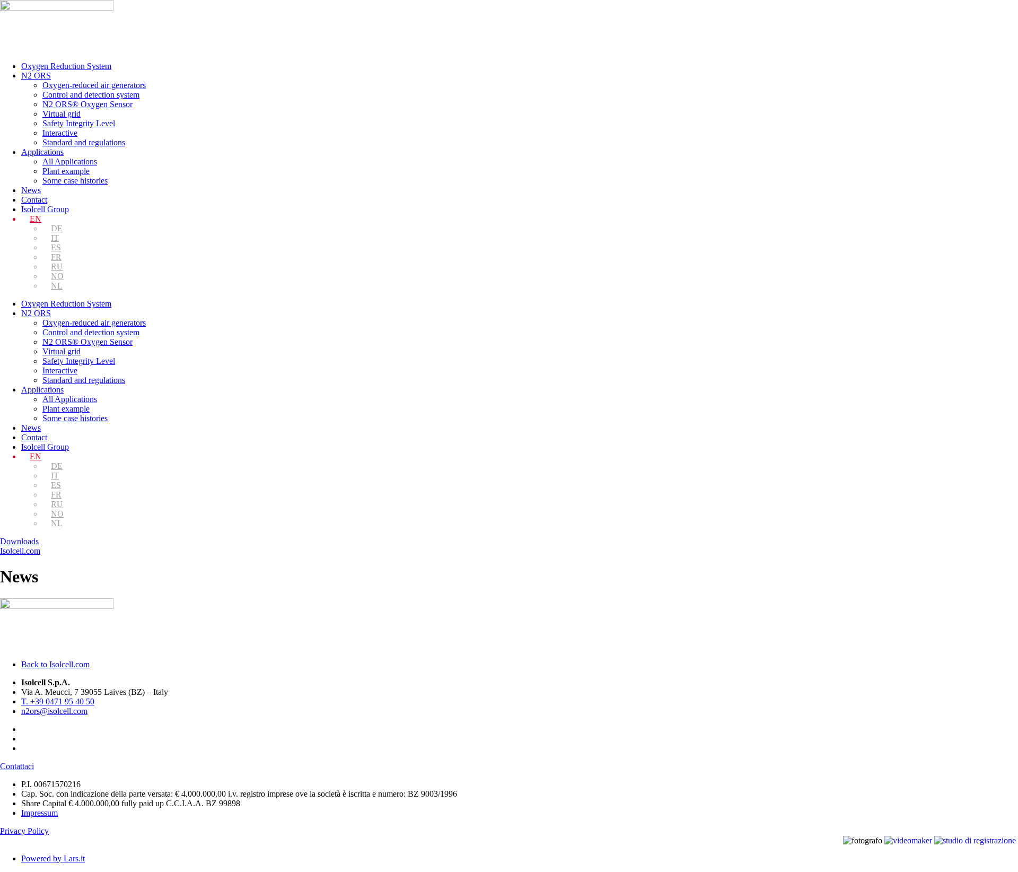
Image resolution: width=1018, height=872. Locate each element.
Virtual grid (61, 113)
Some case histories (75, 180)
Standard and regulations (83, 142)
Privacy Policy (24, 830)
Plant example (66, 171)
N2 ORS (36, 75)
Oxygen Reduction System (66, 66)
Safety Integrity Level (78, 123)
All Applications (69, 161)
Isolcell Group (45, 209)
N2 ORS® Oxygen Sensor (87, 104)
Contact (34, 199)
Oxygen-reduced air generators (94, 85)
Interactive (59, 132)
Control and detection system (90, 94)
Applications (42, 151)
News (31, 190)
